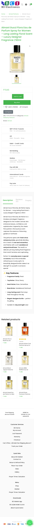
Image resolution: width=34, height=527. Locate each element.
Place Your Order (17, 466)
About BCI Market (17, 457)
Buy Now (17, 102)
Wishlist (17, 489)
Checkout (17, 440)
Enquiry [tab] (28, 200)
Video (17, 469)
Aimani (10, 121)
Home (3, 14)
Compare (25, 107)
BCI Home (17, 428)
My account (17, 430)
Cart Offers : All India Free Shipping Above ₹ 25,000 (17, 443)
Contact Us (17, 459)
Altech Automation (17, 508)
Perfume (12, 117)
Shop (17, 486)
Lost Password (17, 433)
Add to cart (18, 96)
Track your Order (17, 446)
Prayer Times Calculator (17, 477)
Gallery (17, 472)
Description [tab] (8, 200)
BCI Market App (17, 501)
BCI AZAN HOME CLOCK (17, 505)
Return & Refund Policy (17, 462)
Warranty (17, 437)
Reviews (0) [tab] (19, 200)
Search (22, 5)
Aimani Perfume (14, 14)
